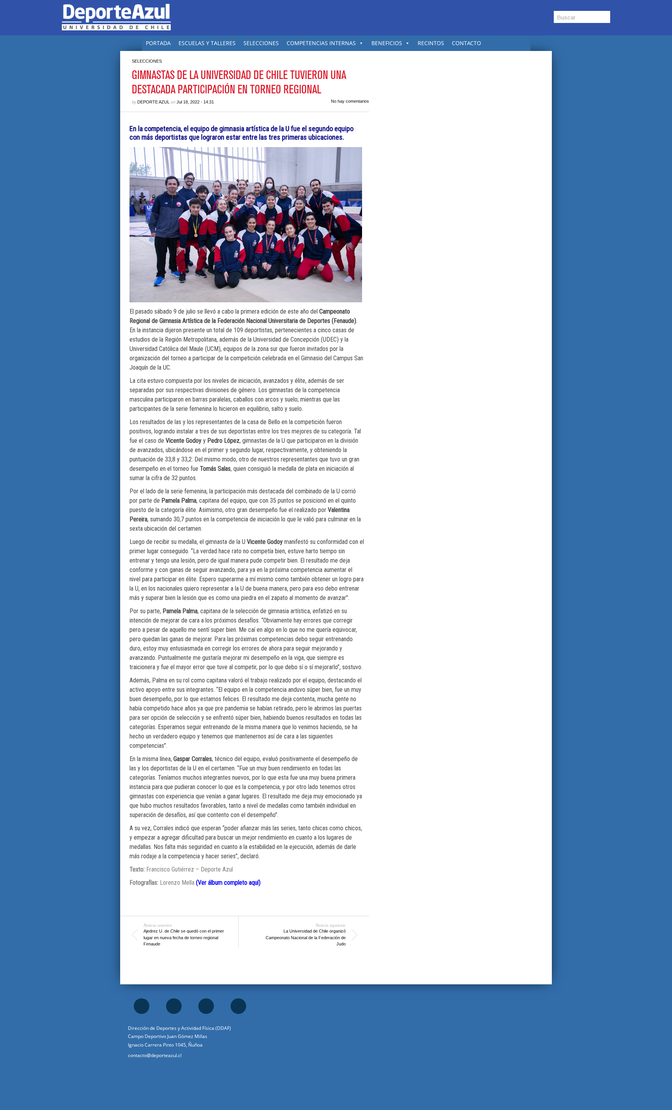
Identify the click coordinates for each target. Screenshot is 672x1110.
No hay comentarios (350, 101)
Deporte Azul (153, 102)
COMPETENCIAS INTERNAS (321, 43)
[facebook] (141, 1006)
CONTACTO (466, 43)
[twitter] (206, 1006)
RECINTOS (431, 43)
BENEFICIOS (386, 43)
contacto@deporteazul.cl (155, 1055)
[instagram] (174, 1006)
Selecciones (147, 61)
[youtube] (238, 1006)
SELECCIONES (261, 43)
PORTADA (158, 43)
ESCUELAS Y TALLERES (207, 43)
